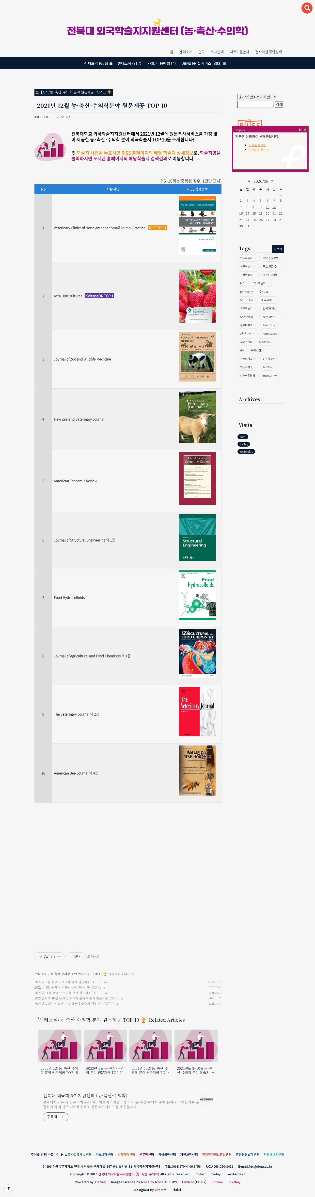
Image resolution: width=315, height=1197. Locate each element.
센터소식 (129, 63)
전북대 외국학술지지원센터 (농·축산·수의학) (157, 31)
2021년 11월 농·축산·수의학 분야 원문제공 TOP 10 (68, 993)
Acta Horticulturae (272, 317)
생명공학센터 (126, 1154)
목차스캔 (256, 350)
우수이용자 (265, 342)
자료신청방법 (270, 275)
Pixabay (234, 1181)
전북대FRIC (269, 308)
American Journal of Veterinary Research (271, 375)
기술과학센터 (104, 1154)
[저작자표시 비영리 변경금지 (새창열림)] (92, 956)
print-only (246, 291)
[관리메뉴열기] (8, 1188)
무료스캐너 (246, 342)
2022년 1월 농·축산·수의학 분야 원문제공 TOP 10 (67, 987)
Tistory (100, 1181)
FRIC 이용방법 (161, 63)
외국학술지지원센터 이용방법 (249, 308)
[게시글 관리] (59, 956)
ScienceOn (246, 300)
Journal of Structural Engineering (79, 539)
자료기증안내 (239, 51)
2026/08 (260, 181)
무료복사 (268, 367)
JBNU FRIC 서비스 (201, 63)
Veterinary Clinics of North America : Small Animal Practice (99, 227)
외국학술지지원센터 (249, 266)
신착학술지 (269, 359)
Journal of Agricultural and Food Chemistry (87, 655)
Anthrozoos (270, 333)
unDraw (217, 1181)
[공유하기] (53, 956)
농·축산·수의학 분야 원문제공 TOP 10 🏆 (78, 974)
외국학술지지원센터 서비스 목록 (262, 283)
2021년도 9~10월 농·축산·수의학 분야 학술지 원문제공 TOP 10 (76, 998)
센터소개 (185, 51)
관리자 (176, 1189)
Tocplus (239, 130)
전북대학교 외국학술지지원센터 (249, 359)
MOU (243, 283)
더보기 (278, 249)
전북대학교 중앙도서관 (249, 325)
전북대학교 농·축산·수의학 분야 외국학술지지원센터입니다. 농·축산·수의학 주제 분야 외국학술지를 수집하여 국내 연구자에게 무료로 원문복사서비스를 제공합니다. (121, 1104)
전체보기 (96, 63)
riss (242, 350)
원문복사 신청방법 (249, 367)
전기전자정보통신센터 (217, 1154)
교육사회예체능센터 (78, 1154)
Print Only (269, 325)
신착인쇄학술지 (248, 275)
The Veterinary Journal (71, 713)
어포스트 (161, 1189)
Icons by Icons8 (153, 1181)
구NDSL (263, 291)
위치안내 (217, 51)
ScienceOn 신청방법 (249, 317)
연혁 (201, 51)
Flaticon (188, 1181)
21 (274, 213)
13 (267, 206)
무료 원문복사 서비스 (272, 266)
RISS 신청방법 (271, 258)
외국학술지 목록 (249, 258)
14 (274, 206)
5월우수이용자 (248, 333)
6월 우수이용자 (268, 300)
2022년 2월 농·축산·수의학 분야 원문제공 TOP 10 (68, 982)
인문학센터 (146, 1154)
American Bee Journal (71, 772)
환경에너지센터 (274, 1154)
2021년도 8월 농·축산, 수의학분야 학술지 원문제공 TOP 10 (74, 1003)
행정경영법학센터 (247, 1154)
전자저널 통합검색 (268, 51)
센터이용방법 (247, 375)
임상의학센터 (167, 1154)
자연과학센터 (189, 1154)
